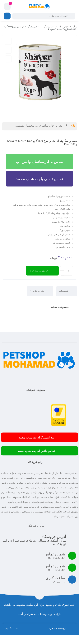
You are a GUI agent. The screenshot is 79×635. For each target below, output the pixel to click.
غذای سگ (63, 26)
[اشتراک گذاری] (8, 58)
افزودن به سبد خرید (39, 270)
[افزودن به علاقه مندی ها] (8, 50)
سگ (75, 26)
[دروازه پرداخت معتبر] (58, 425)
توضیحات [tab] (63, 291)
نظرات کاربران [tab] (37, 291)
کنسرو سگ (49, 26)
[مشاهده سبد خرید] (7, 7)
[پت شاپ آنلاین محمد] (39, 6)
